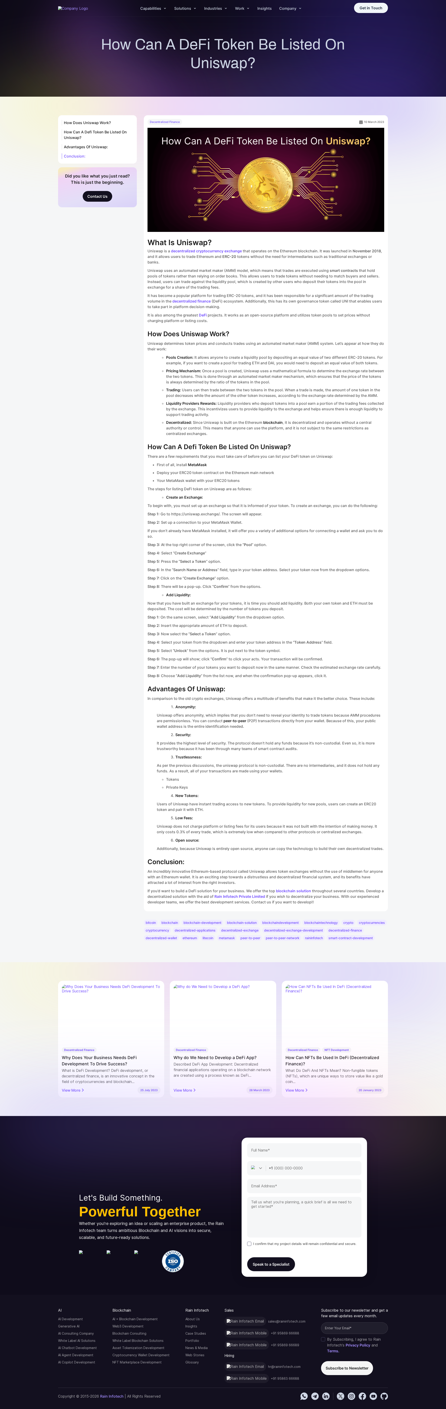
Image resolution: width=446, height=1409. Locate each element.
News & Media (196, 1348)
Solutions (182, 8)
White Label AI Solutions (76, 1341)
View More (71, 1090)
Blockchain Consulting (129, 1333)
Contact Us (97, 196)
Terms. (333, 1351)
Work (239, 8)
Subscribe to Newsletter (347, 1368)
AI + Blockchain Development (135, 1319)
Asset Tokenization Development (138, 1348)
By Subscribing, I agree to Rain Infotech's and (354, 1345)
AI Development (70, 1319)
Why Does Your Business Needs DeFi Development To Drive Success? (99, 1060)
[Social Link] (304, 1396)
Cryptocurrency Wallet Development (141, 1355)
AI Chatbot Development (77, 1348)
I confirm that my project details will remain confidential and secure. (304, 1244)
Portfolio (192, 1341)
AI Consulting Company (76, 1333)
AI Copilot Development (76, 1362)
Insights (264, 8)
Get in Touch (371, 8)
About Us (192, 1319)
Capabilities (150, 8)
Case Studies (195, 1333)
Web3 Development (128, 1326)
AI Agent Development (75, 1355)
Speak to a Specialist (271, 1264)
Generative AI (68, 1326)
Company (287, 8)
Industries (213, 8)
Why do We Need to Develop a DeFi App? (215, 1057)
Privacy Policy (358, 1345)
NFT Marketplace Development (137, 1362)
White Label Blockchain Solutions (138, 1341)
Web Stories (194, 1355)
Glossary (192, 1362)
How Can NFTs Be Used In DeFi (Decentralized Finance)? (332, 1060)
